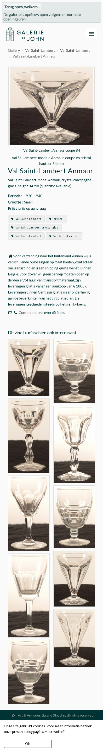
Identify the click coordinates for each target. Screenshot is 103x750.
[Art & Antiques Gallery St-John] (24, 33)
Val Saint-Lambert (40, 50)
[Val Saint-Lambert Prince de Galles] (28, 435)
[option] (51, 116)
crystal (58, 218)
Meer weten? (55, 732)
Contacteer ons (31, 312)
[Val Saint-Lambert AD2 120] (74, 516)
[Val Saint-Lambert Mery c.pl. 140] (28, 595)
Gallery (14, 50)
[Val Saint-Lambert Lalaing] (74, 444)
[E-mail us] (10, 312)
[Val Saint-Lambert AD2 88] (28, 671)
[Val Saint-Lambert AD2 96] (74, 370)
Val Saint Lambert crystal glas (36, 227)
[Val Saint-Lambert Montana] (28, 512)
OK (27, 744)
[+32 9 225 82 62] (15, 312)
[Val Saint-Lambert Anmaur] (28, 367)
